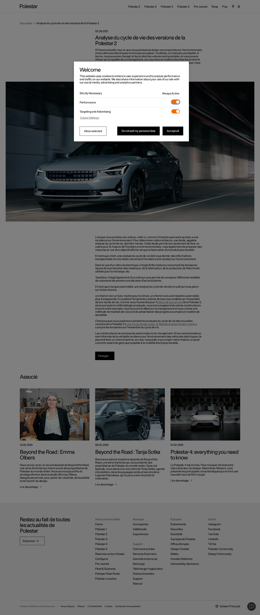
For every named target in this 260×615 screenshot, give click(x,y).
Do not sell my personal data (138, 131)
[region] (131, 101)
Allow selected (93, 131)
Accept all (173, 131)
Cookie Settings (89, 117)
